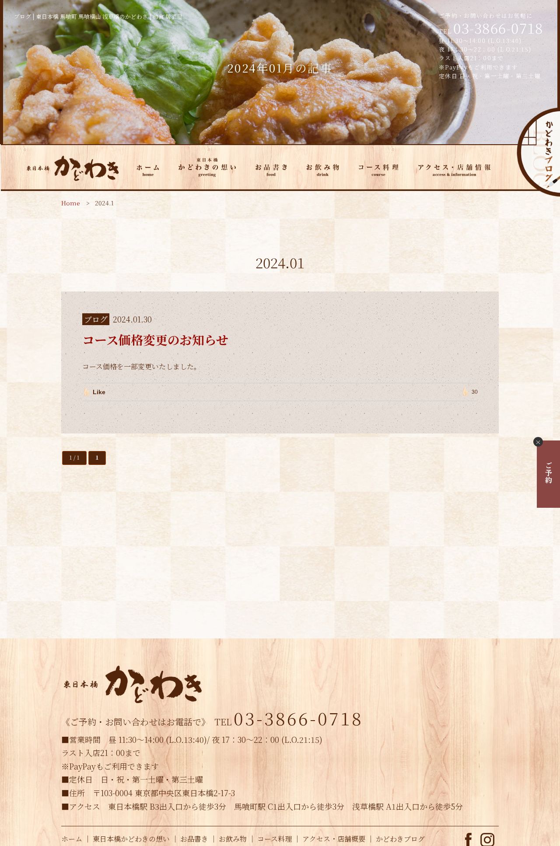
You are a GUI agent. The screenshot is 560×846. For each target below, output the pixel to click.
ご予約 (548, 472)
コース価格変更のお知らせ (155, 339)
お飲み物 (233, 839)
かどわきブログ (537, 152)
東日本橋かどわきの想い (131, 839)
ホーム (71, 839)
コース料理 (274, 839)
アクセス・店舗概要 (333, 839)
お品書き (194, 839)
